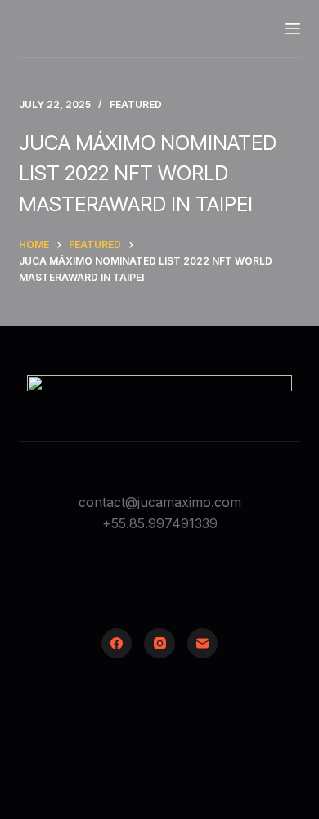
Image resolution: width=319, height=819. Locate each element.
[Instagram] (159, 643)
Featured (136, 104)
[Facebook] (117, 643)
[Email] (202, 643)
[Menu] (292, 28)
